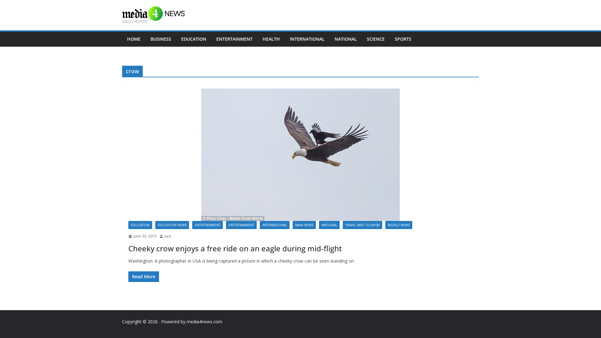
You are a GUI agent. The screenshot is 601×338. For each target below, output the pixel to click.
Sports (403, 39)
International (307, 39)
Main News (304, 225)
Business (161, 39)
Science (376, 39)
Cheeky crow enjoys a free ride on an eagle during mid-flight (235, 248)
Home (134, 39)
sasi (167, 236)
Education (193, 39)
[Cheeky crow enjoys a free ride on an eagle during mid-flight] (300, 155)
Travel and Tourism (362, 225)
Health (271, 39)
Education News (172, 225)
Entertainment (234, 39)
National (346, 39)
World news (399, 225)
